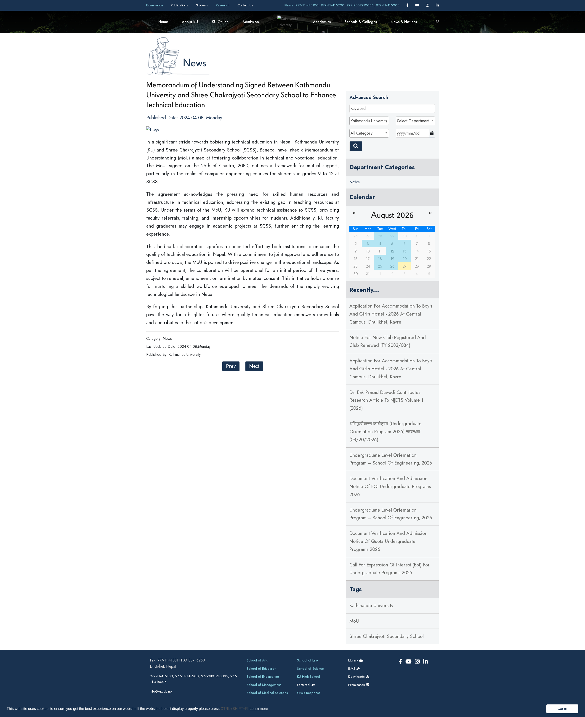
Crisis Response (309, 692)
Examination (155, 5)
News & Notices (404, 21)
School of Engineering (263, 676)
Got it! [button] (562, 709)
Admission (250, 21)
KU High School (308, 676)
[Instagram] (428, 5)
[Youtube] (417, 5)
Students (202, 5)
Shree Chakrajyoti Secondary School (386, 636)
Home (163, 21)
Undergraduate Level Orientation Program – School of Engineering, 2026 (390, 459)
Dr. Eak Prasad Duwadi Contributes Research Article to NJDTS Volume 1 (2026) (386, 400)
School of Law (307, 660)
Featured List (306, 684)
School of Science (310, 668)
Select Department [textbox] (413, 121)
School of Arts (257, 660)
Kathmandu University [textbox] (369, 121)
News (194, 62)
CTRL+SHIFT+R (235, 709)
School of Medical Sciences (267, 692)
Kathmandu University (371, 605)
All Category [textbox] (361, 133)
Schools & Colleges (361, 21)
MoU (354, 621)
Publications (180, 5)
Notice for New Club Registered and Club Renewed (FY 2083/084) (387, 341)
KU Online (220, 21)
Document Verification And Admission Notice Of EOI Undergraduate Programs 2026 (390, 486)
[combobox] (369, 121)
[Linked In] (437, 5)
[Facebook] (408, 5)
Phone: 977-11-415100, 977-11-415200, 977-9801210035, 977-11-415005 (342, 5)
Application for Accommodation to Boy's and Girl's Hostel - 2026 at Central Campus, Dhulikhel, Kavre (390, 314)
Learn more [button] (259, 709)
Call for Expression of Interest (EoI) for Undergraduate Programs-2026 (389, 568)
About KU (190, 21)
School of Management (264, 684)
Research (223, 5)
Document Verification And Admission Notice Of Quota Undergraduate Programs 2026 (388, 541)
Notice (354, 182)
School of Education (261, 668)
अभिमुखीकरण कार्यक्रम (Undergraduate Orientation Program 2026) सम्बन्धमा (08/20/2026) (385, 431)
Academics (322, 21)
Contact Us (245, 5)
